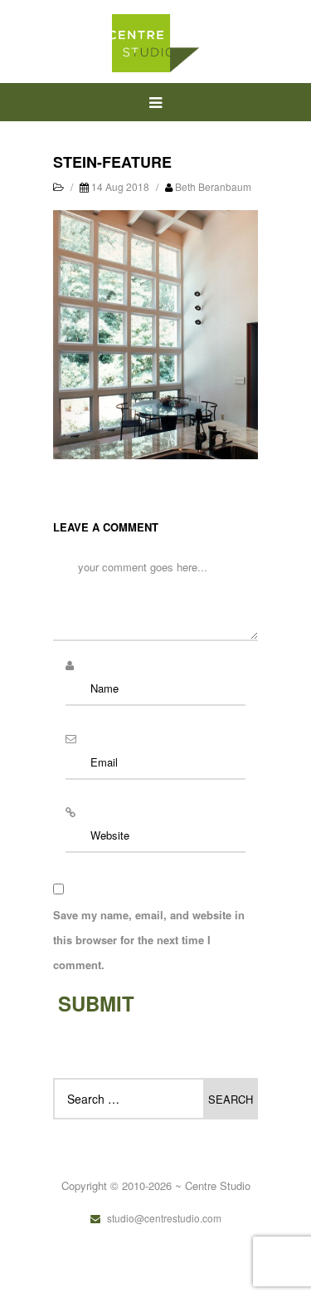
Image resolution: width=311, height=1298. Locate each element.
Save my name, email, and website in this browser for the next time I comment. (149, 939)
